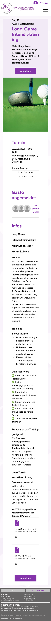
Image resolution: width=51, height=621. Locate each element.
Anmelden (25, 71)
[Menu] (45, 11)
